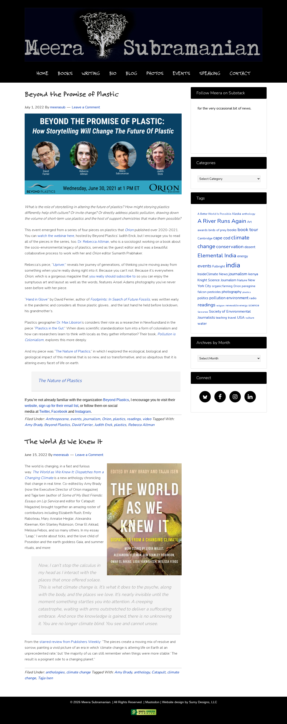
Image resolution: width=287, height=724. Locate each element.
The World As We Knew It (63, 441)
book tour (247, 229)
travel (232, 318)
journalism (91, 419)
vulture (250, 318)
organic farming (222, 286)
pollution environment (228, 298)
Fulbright (218, 266)
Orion (106, 419)
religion (220, 305)
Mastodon (152, 702)
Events (181, 73)
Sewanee (203, 312)
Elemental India (217, 255)
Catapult (158, 672)
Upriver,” (60, 264)
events (75, 419)
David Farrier (82, 424)
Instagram (83, 411)
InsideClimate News (213, 274)
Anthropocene (57, 419)
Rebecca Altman (141, 424)
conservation (230, 246)
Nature (242, 280)
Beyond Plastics (116, 400)
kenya (253, 274)
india (233, 265)
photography (231, 291)
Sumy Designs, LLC (203, 702)
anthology (142, 672)
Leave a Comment (86, 107)
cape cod (221, 238)
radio (253, 298)
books (232, 230)
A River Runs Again (222, 221)
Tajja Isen (45, 678)
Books (65, 73)
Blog (131, 73)
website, (31, 406)
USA (241, 317)
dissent (249, 247)
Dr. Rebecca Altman (93, 241)
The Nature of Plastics (73, 351)
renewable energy (237, 305)
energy (242, 256)
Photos (154, 73)
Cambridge (205, 238)
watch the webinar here (55, 235)
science (253, 305)
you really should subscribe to (112, 276)
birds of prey (217, 230)
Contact (240, 73)
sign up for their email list (58, 406)
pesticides (214, 292)
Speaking (209, 73)
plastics (119, 419)
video (147, 419)
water (202, 323)
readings (134, 419)
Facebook (59, 411)
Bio (112, 73)
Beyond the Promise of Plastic (72, 94)
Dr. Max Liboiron (69, 322)
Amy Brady (33, 424)
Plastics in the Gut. (49, 328)
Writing (91, 73)
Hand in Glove (37, 299)
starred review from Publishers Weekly (69, 641)
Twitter (44, 411)
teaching (221, 318)
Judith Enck (103, 424)
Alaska (236, 214)
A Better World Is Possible (214, 214)
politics (203, 298)
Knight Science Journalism (217, 280)
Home (42, 73)
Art (249, 222)
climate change (78, 672)
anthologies (55, 672)
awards (203, 230)
